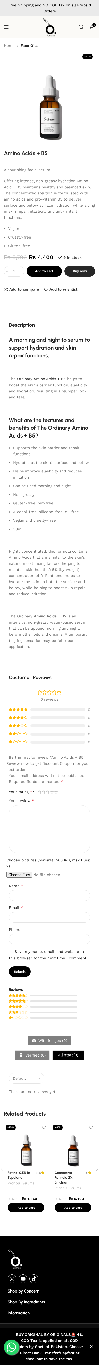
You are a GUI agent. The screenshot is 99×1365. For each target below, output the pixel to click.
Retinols (14, 1183)
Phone (14, 929)
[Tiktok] (33, 1278)
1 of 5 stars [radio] (40, 792)
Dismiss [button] (91, 1346)
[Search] (81, 27)
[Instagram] (12, 1278)
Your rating (20, 792)
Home (9, 45)
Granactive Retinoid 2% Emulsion (64, 1177)
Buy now (80, 271)
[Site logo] (49, 27)
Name (16, 885)
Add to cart (44, 271)
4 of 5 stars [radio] (52, 792)
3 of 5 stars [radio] (48, 792)
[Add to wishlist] (43, 1127)
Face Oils (29, 45)
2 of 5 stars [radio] (44, 792)
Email (16, 907)
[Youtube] (23, 1278)
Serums (28, 1183)
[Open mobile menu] (6, 27)
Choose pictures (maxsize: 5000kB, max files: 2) (48, 863)
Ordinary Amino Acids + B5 (41, 379)
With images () (52, 1040)
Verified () (35, 1055)
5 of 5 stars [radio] (56, 792)
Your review (21, 800)
